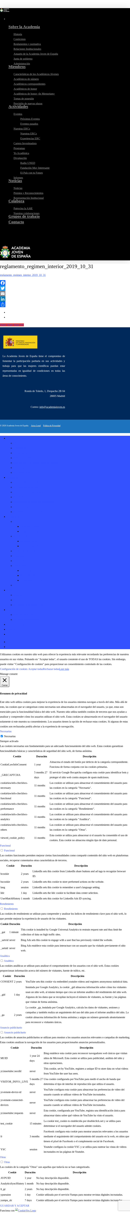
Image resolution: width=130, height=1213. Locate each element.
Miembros (12, 477)
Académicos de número (26, 487)
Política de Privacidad (51, 425)
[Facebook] (65, 283)
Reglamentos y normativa (27, 452)
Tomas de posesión (24, 506)
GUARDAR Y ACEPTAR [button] (14, 1205)
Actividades (13, 516)
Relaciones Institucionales (27, 457)
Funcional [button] (5, 845)
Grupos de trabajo (16, 624)
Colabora (12, 609)
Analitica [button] (5, 955)
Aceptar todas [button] (35, 669)
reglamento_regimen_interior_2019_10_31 (23, 275)
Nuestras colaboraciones (26, 619)
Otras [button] (3, 1157)
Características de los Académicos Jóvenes (36, 482)
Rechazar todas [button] (51, 669)
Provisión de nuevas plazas (28, 511)
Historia (18, 443)
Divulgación (20, 565)
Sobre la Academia (17, 438)
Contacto (11, 629)
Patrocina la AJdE (23, 614)
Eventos (18, 521)
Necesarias (10, 736)
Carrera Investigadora (25, 550)
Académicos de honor (25, 497)
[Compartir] (65, 304)
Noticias (11, 590)
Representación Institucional (29, 604)
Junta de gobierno (23, 467)
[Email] (65, 293)
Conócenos (20, 448)
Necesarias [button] (6, 731)
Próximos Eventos (30, 526)
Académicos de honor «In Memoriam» (34, 501)
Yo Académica (21, 560)
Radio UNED (27, 570)
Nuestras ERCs (22, 536)
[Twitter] (65, 288)
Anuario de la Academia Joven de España (36, 462)
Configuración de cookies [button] (13, 669)
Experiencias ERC (30, 546)
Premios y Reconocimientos (28, 599)
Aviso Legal (36, 425)
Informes (18, 585)
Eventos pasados (29, 531)
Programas (19, 555)
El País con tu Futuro (31, 580)
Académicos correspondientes (29, 492)
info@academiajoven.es (52, 407)
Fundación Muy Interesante (35, 575)
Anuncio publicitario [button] (11, 1027)
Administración (22, 472)
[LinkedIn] (65, 299)
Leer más (64, 669)
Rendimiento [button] (7, 903)
